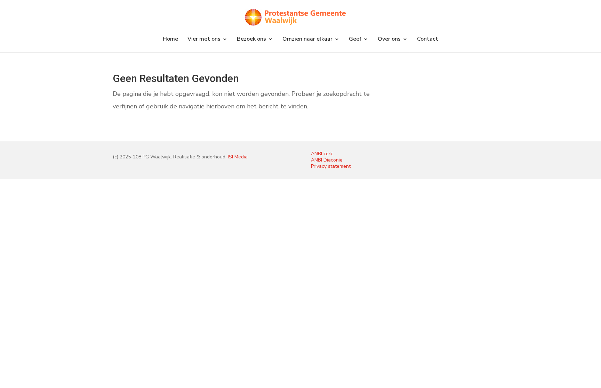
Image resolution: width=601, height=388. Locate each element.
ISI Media (238, 157)
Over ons (389, 39)
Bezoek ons (251, 39)
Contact (427, 39)
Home (170, 39)
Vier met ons (204, 39)
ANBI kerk (322, 153)
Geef (355, 39)
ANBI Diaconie (327, 160)
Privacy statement (331, 166)
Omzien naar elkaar (307, 39)
